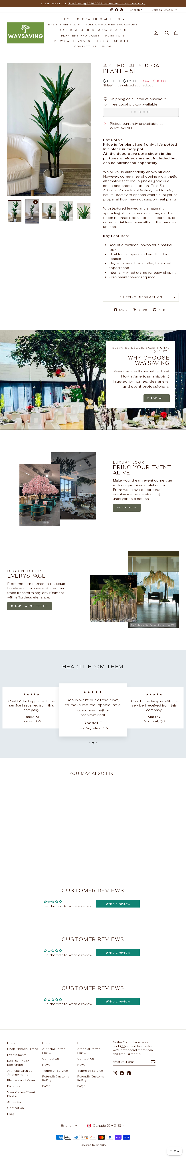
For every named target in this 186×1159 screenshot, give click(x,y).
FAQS (46, 1086)
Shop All (156, 398)
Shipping (110, 85)
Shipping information (141, 297)
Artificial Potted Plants (53, 1050)
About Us (123, 41)
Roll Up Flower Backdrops (112, 24)
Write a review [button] (118, 904)
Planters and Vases (80, 35)
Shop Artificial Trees (99, 19)
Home (67, 19)
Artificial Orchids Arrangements (93, 30)
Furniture (115, 35)
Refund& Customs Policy (56, 1078)
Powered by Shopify (93, 1144)
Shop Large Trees (29, 606)
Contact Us (85, 46)
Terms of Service (55, 1070)
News (46, 1064)
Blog (107, 46)
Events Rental (62, 24)
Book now (127, 507)
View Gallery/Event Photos (81, 41)
